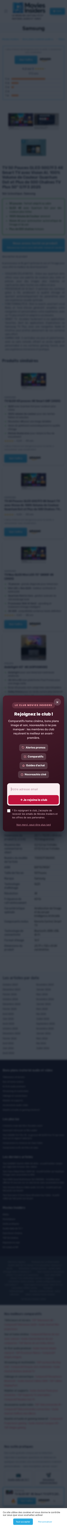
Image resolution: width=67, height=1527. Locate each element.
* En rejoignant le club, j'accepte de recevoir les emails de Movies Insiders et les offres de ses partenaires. (35, 814)
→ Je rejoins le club (33, 800)
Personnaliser (45, 1522)
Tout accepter (23, 1522)
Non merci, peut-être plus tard (33, 824)
